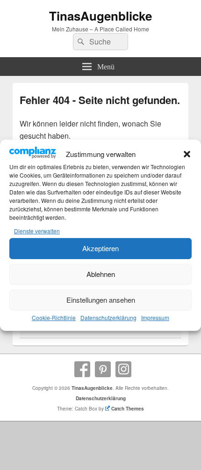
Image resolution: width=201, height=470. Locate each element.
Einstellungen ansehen (100, 300)
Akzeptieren (100, 248)
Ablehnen (100, 274)
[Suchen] (80, 41)
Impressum (155, 317)
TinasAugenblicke (100, 15)
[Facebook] (82, 369)
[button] (187, 154)
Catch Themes (127, 408)
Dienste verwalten (37, 231)
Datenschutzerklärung (108, 317)
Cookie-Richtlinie (54, 317)
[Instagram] (123, 369)
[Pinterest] (103, 369)
